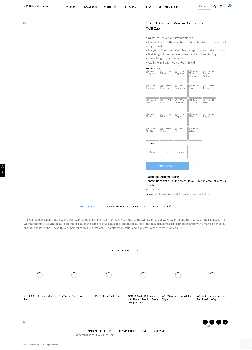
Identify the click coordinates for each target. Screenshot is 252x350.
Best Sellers (203, 194)
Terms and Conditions (100, 331)
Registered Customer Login (162, 177)
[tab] (90, 206)
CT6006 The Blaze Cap (70, 296)
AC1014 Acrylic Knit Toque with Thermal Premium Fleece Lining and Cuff (143, 299)
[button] (204, 7)
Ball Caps (191, 194)
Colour (155, 68)
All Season (163, 194)
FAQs (145, 331)
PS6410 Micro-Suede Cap (106, 296)
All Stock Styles (177, 194)
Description (90, 206)
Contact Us (131, 7)
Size (153, 144)
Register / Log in (168, 7)
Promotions (111, 7)
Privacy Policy (127, 331)
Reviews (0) (162, 206)
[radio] (152, 76)
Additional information (126, 206)
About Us (159, 331)
